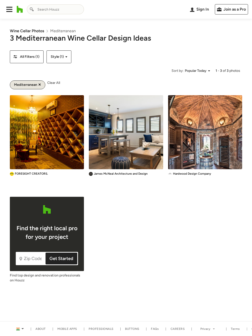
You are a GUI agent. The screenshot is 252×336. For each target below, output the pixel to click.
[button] (9, 9)
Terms (235, 329)
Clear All (53, 83)
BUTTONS (132, 329)
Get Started (61, 258)
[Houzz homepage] (20, 9)
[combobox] (55, 9)
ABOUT (40, 329)
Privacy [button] (205, 329)
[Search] (32, 9)
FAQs (155, 329)
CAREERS (178, 329)
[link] (27, 31)
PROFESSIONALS (101, 329)
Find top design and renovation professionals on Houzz (45, 277)
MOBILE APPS (67, 329)
